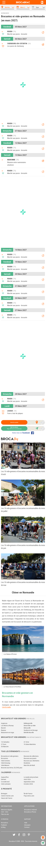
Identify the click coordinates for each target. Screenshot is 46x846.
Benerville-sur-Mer (30, 725)
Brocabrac (4, 823)
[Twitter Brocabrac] (15, 836)
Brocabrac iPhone (30, 812)
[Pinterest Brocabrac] (30, 836)
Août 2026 (27, 779)
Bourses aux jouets (30, 758)
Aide (25, 823)
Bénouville (27, 728)
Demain (3, 779)
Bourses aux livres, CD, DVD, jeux (11, 768)
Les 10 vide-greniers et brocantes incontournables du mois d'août (23, 472)
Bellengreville (28, 723)
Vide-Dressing (5, 763)
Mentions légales (6, 810)
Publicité (4, 825)
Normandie (5, 13)
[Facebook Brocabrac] (20, 836)
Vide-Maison (5, 765)
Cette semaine (5, 784)
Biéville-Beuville (29, 732)
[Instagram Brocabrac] (25, 836)
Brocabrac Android (30, 810)
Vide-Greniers (5, 761)
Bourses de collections (31, 756)
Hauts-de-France (6, 798)
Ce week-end (5, 782)
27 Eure (3, 744)
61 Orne (26, 742)
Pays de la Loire (29, 796)
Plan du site (5, 814)
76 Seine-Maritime (30, 744)
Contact (27, 827)
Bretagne (4, 793)
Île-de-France (28, 793)
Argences (4, 723)
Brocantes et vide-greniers (9, 756)
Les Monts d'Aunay (7, 725)
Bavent (3, 728)
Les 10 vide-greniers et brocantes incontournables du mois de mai (23, 583)
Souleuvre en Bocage (31, 730)
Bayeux (3, 730)
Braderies (27, 763)
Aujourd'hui (5, 777)
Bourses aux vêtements (31, 761)
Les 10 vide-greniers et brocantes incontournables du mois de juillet (23, 509)
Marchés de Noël (29, 765)
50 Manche (4, 746)
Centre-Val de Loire (7, 796)
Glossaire (27, 825)
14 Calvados (5, 742)
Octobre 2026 (28, 784)
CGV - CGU (4, 812)
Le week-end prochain (31, 777)
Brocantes (4, 758)
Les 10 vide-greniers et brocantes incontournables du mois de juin (23, 546)
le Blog (3, 827)
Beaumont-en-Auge (7, 732)
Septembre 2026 (29, 782)
